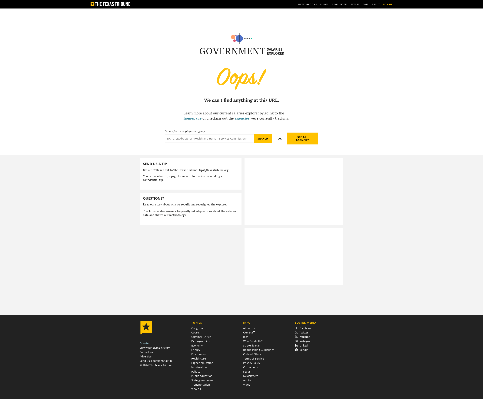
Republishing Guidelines (258, 350)
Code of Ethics (252, 354)
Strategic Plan (252, 345)
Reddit (303, 350)
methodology (177, 215)
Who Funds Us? (252, 341)
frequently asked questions (194, 211)
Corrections (250, 367)
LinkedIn (304, 345)
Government (232, 51)
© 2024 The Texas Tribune (156, 365)
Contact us (146, 352)
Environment (199, 354)
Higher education (202, 363)
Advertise (146, 356)
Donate (144, 343)
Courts (195, 332)
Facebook (305, 328)
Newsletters (250, 376)
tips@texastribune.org (213, 170)
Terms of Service (253, 358)
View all (196, 389)
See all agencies (302, 138)
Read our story (152, 204)
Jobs (245, 337)
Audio (247, 380)
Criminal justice (201, 337)
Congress (197, 328)
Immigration (199, 367)
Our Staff (249, 332)
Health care (198, 358)
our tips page (168, 176)
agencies (242, 118)
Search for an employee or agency (185, 131)
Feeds (247, 371)
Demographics (200, 341)
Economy (197, 345)
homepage (193, 118)
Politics (195, 371)
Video (246, 384)
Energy (195, 350)
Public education (201, 376)
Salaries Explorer (275, 51)
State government (202, 380)
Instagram (305, 341)
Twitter (303, 332)
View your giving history (155, 348)
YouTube (304, 337)
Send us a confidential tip (156, 361)
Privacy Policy (251, 363)
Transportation (200, 384)
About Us (249, 328)
